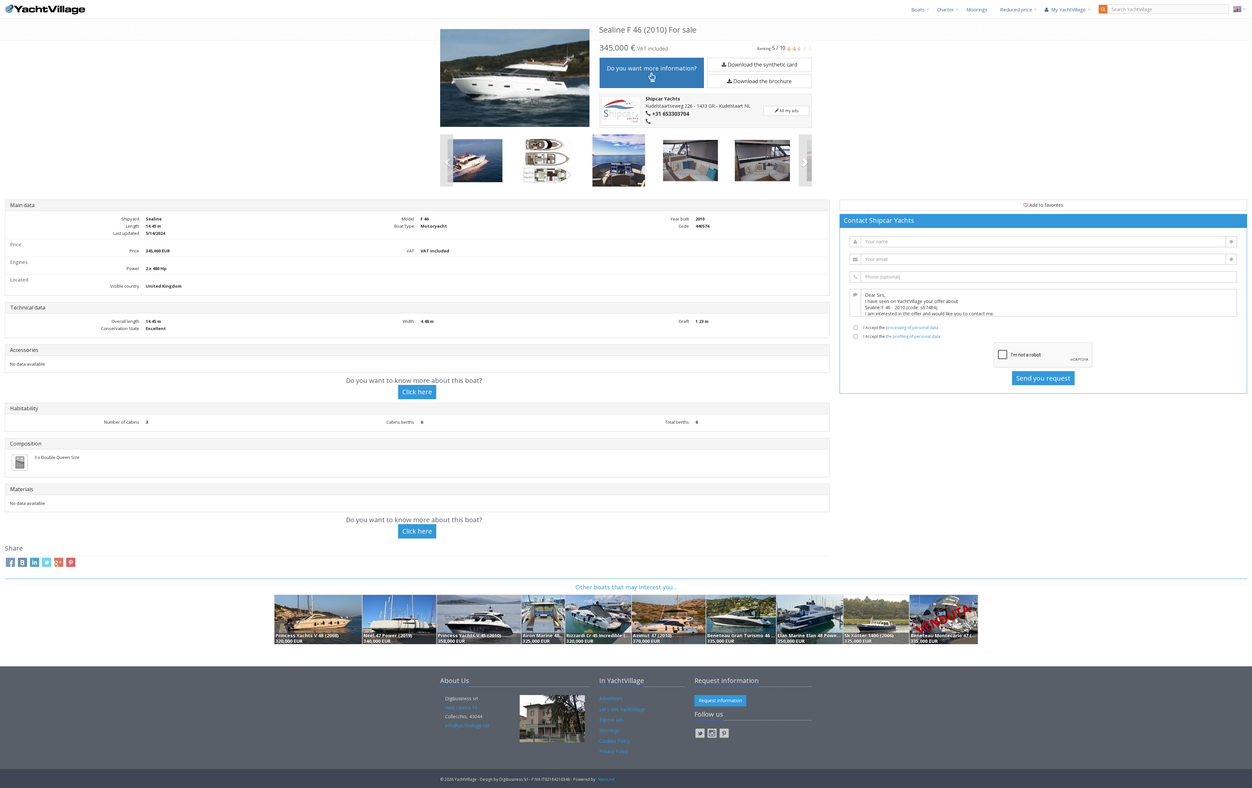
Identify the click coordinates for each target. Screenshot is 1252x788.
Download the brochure (762, 81)
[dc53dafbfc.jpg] (548, 160)
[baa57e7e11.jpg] (476, 160)
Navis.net (606, 779)
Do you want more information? (652, 68)
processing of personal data (912, 327)
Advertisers (611, 698)
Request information (720, 700)
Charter (945, 9)
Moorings (977, 9)
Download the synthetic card (761, 64)
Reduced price (1016, 9)
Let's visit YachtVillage (622, 709)
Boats (918, 9)
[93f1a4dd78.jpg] (691, 160)
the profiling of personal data (913, 336)
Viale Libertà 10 (461, 708)
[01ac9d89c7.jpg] (620, 160)
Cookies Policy (614, 741)
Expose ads (611, 720)
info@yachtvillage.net (467, 725)
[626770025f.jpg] (763, 160)
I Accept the (900, 327)
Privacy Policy (613, 751)
